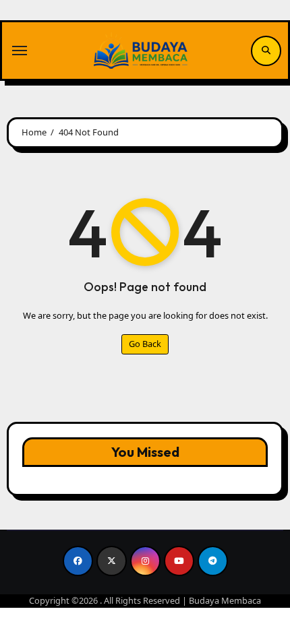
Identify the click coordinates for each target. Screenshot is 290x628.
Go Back (145, 344)
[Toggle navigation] (19, 50)
